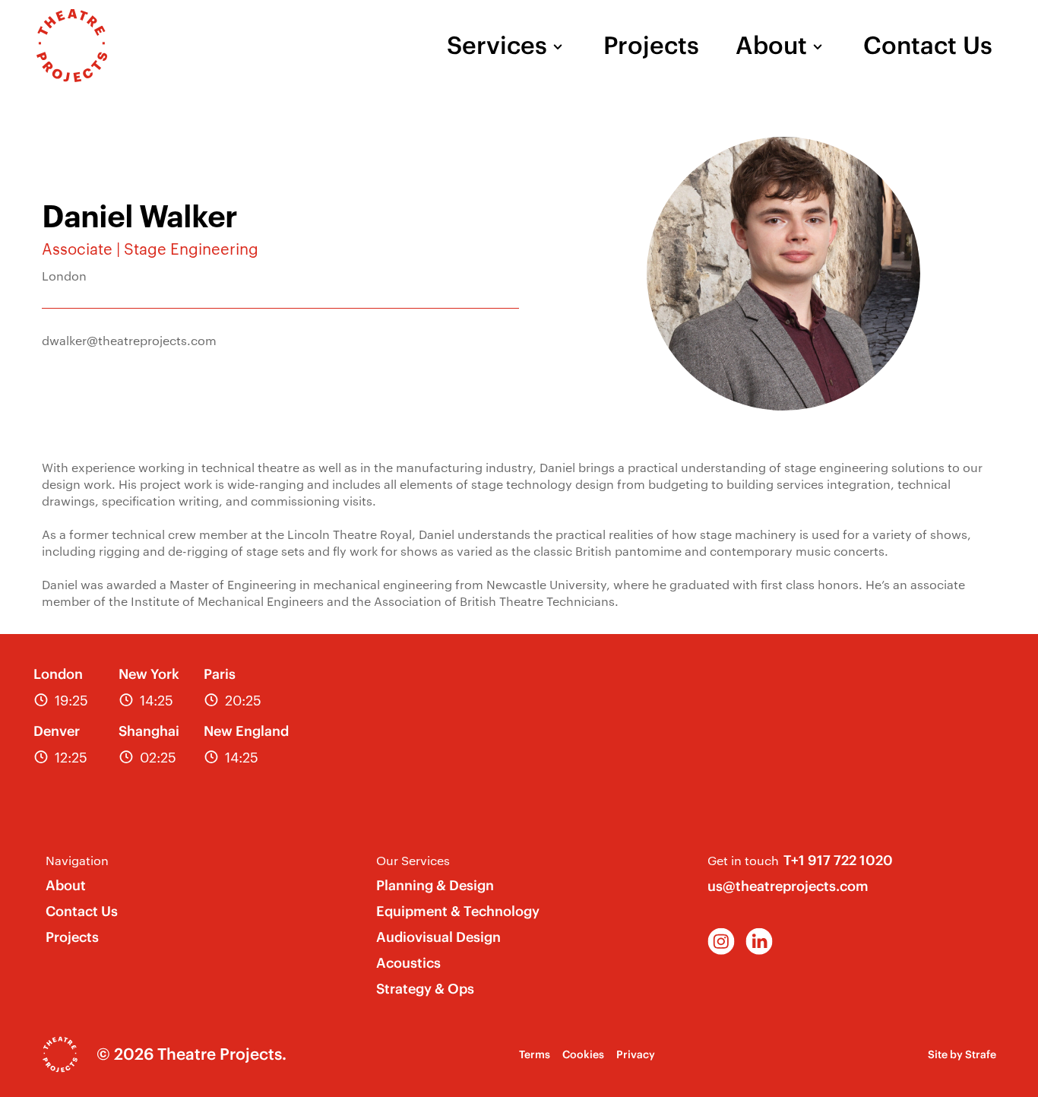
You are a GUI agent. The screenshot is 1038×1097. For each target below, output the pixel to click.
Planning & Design (435, 885)
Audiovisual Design (438, 937)
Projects (651, 45)
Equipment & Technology (458, 911)
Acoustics (408, 963)
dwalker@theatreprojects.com (129, 340)
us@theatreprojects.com (788, 886)
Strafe (980, 1054)
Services (497, 45)
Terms (534, 1054)
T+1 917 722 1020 (838, 860)
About (771, 45)
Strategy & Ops (425, 988)
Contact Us (927, 45)
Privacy (635, 1054)
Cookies (583, 1054)
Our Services (413, 860)
